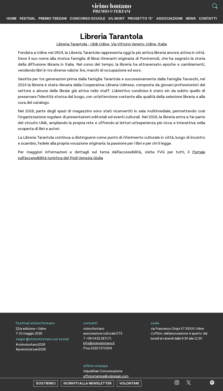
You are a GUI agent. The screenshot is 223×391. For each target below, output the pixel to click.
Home (12, 18)
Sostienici (46, 383)
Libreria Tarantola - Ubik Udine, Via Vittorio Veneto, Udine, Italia (111, 44)
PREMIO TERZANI (53, 18)
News (191, 18)
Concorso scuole (87, 18)
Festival (27, 18)
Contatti (208, 18)
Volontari (129, 383)
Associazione (169, 18)
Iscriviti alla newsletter (87, 383)
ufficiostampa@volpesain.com (105, 376)
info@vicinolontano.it (99, 343)
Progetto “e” (140, 18)
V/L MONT (116, 18)
